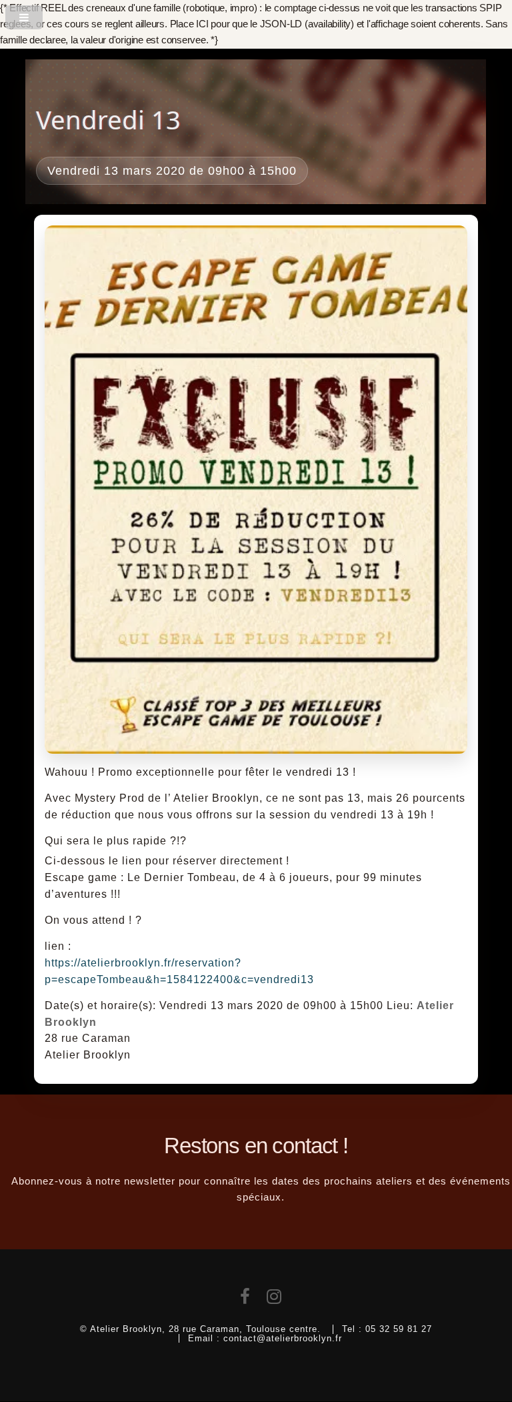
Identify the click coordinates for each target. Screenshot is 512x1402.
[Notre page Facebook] (245, 1299)
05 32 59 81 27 (398, 1329)
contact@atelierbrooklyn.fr (282, 1338)
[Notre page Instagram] (274, 1299)
